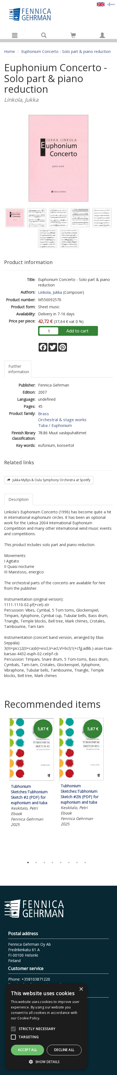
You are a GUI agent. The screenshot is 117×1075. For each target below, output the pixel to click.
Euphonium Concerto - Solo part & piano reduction (66, 51)
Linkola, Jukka (50, 292)
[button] (46, 1061)
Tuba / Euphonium (55, 425)
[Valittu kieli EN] (100, 4)
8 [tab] (85, 862)
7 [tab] (77, 862)
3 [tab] (44, 862)
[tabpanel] (32, 773)
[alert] (46, 1026)
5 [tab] (60, 862)
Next (110, 787)
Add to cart (77, 331)
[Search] (43, 35)
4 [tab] (52, 862)
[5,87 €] (32, 779)
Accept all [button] (27, 1049)
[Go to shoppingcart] (73, 35)
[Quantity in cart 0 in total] (73, 36)
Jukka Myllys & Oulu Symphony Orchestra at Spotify (51, 480)
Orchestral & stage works (62, 419)
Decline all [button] (64, 1049)
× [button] (81, 989)
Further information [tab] (18, 369)
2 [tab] (36, 862)
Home (9, 51)
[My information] (102, 35)
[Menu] (14, 35)
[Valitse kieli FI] (111, 4)
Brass (43, 413)
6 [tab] (69, 862)
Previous (2, 787)
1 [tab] (28, 862)
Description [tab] (18, 499)
